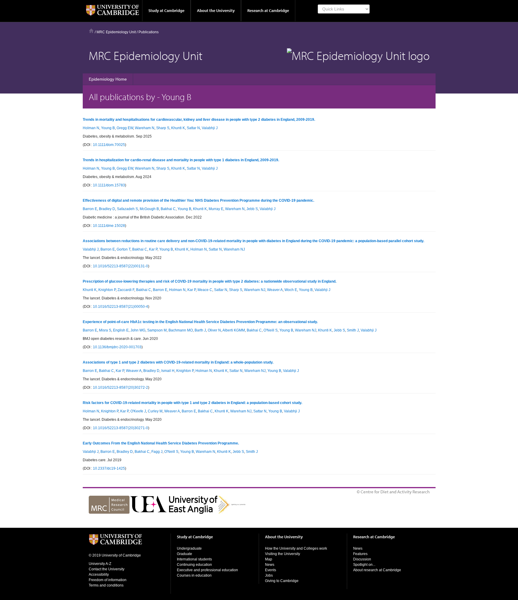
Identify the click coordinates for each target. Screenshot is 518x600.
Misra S (105, 330)
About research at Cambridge (377, 570)
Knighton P (107, 290)
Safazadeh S (127, 209)
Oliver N (214, 330)
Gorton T (123, 249)
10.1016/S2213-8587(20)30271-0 (120, 428)
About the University (216, 10)
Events (270, 570)
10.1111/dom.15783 (109, 185)
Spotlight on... (364, 565)
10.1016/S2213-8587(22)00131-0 (120, 266)
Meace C (205, 290)
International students (194, 559)
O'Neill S (270, 330)
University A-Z (100, 564)
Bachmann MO (180, 330)
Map (268, 559)
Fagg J (156, 452)
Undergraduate (189, 548)
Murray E (216, 209)
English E (121, 330)
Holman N (91, 128)
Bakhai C (168, 209)
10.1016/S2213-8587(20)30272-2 (120, 387)
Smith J (353, 330)
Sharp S (162, 128)
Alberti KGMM (233, 330)
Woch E (290, 290)
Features (360, 554)
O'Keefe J (138, 411)
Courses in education (194, 575)
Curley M (155, 411)
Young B (108, 128)
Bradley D (107, 209)
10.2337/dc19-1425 (109, 468)
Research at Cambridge (268, 10)
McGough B (149, 209)
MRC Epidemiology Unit (116, 32)
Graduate (184, 554)
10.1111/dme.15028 (109, 226)
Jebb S (252, 209)
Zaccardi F (126, 290)
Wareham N (144, 128)
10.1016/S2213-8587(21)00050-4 (120, 306)
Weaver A (275, 290)
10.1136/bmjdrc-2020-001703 (117, 347)
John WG (137, 330)
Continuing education (194, 565)
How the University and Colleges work (296, 548)
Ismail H (167, 371)
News (269, 565)
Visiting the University (282, 554)
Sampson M (157, 330)
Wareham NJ (234, 249)
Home (91, 30)
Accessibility (99, 574)
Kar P (153, 249)
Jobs (269, 575)
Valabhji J (210, 128)
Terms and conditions (106, 585)
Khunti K (178, 128)
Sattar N (193, 128)
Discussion (362, 559)
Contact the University (106, 569)
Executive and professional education (207, 570)
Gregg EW (125, 128)
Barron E (90, 209)
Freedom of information (108, 580)
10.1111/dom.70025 (109, 145)
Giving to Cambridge (282, 581)
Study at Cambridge (166, 10)
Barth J (200, 330)
